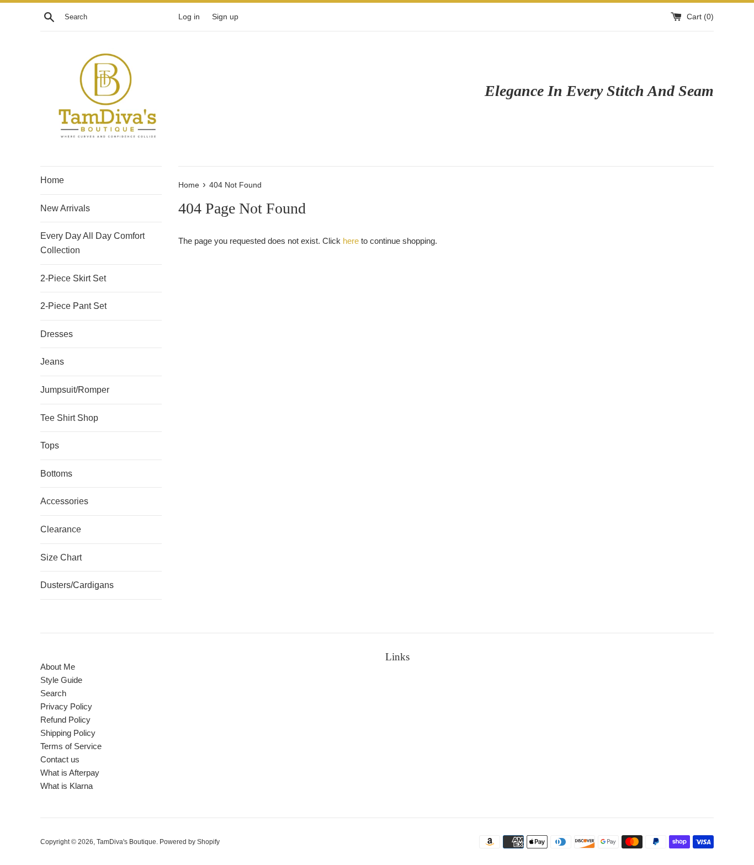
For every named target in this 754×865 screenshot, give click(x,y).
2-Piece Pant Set (73, 306)
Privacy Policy (66, 706)
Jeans (52, 361)
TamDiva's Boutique (126, 842)
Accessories (64, 501)
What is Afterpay (69, 772)
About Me (57, 666)
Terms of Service (71, 746)
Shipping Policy (67, 733)
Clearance (60, 529)
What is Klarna (66, 786)
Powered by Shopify (190, 842)
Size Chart (61, 557)
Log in (189, 17)
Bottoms (56, 473)
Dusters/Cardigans (77, 585)
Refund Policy (65, 719)
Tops (49, 445)
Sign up (225, 17)
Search (53, 693)
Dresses (56, 334)
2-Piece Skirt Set (73, 278)
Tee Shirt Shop (69, 418)
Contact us (59, 759)
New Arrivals (65, 208)
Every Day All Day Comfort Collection (92, 243)
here (351, 240)
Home (52, 180)
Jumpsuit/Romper (74, 389)
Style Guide (61, 680)
